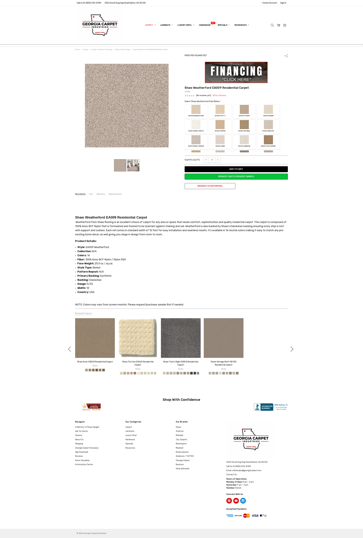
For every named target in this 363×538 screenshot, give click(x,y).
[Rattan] (223, 373)
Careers (78, 435)
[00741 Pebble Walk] (100, 370)
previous (69, 349)
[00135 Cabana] (145, 373)
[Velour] (233, 373)
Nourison (180, 464)
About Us (79, 439)
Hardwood (205, 25)
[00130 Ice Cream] (138, 373)
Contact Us (231, 474)
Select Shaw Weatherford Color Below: (203, 101)
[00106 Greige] (181, 373)
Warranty (101, 194)
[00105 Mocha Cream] (177, 373)
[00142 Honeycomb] (151, 373)
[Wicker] (237, 373)
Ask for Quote (81, 431)
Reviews (79, 456)
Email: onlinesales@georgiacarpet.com (243, 470)
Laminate (165, 25)
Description (80, 194)
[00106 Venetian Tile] (86, 370)
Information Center (84, 464)
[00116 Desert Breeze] (89, 370)
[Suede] (230, 373)
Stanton (180, 431)
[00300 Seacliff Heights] (191, 373)
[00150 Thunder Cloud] (155, 373)
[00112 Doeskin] (184, 373)
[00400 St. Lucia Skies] (194, 373)
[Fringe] (216, 373)
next (292, 349)
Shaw (178, 427)
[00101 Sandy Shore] (164, 373)
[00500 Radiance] (198, 373)
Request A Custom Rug (210, 186)
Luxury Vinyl (185, 25)
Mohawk (179, 435)
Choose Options (95, 352)
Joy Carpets (181, 439)
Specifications (115, 194)
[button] (236, 72)
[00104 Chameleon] (134, 373)
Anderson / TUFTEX (185, 456)
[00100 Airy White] (121, 373)
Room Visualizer (82, 460)
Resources (241, 25)
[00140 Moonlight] (148, 373)
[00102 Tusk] (128, 373)
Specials (223, 25)
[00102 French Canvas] (167, 373)
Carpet (149, 25)
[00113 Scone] (187, 373)
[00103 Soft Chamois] (170, 373)
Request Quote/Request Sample (236, 176)
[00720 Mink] (96, 370)
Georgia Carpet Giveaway (87, 448)
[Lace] (220, 373)
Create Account (269, 3)
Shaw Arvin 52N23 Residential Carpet (95, 362)
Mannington (181, 443)
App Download (81, 452)
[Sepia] (227, 373)
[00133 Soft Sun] (141, 373)
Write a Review (219, 95)
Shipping (79, 443)
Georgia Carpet (183, 460)
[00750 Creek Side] (103, 370)
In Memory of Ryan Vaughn (87, 427)
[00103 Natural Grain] (131, 373)
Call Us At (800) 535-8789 (89, 3)
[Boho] (210, 373)
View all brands (182, 468)
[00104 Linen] (174, 373)
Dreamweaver (182, 452)
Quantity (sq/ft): (192, 160)
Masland (179, 448)
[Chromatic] (213, 373)
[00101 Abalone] (124, 373)
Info (91, 194)
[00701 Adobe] (93, 370)
